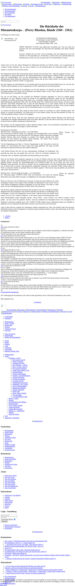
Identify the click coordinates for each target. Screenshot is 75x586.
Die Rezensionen (10, 11)
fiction (7, 507)
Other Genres (9, 500)
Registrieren (8, 528)
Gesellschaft (8, 448)
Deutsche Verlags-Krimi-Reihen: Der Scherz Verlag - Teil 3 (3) (24, 546)
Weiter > (7, 218)
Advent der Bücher (18, 377)
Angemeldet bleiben (7, 519)
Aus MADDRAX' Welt (19, 397)
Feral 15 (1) (8, 548)
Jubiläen (11, 412)
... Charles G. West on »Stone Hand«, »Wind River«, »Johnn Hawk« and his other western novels (35, 571)
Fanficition (8, 348)
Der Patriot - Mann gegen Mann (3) (16, 553)
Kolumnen (8, 318)
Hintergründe (9, 335)
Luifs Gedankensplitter (19, 386)
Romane (7, 344)
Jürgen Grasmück (17, 361)
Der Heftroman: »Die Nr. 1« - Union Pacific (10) (20, 543)
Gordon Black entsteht (15, 409)
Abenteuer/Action (10, 329)
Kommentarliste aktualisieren (10, 292)
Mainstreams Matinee (19, 388)
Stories (7, 342)
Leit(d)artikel (9, 317)
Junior (6, 443)
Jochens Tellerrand (18, 390)
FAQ (6, 416)
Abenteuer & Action (11, 464)
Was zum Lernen (10, 484)
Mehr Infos (3, 585)
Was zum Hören (10, 481)
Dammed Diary (13, 404)
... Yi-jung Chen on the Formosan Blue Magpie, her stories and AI (25, 566)
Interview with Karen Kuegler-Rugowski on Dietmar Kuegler (24, 568)
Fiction (7, 341)
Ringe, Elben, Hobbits (19, 393)
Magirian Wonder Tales (12, 351)
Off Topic (8, 330)
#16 (2, 227)
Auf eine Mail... (17, 395)
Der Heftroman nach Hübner (17, 402)
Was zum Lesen (9, 477)
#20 (2, 276)
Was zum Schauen (10, 479)
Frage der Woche (14, 414)
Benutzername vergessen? (13, 527)
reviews (7, 506)
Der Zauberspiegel (10, 9)
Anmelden (4, 521)
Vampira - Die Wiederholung (21, 375)
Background (8, 441)
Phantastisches (9, 322)
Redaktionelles (9, 354)
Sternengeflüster (17, 372)
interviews (8, 504)
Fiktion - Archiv (13, 398)
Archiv (7, 356)
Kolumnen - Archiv (15, 358)
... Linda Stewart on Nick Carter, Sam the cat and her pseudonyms (25, 573)
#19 (2, 266)
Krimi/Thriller (9, 432)
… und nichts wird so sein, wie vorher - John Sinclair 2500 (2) (24, 544)
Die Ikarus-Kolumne (18, 379)
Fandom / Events (10, 444)
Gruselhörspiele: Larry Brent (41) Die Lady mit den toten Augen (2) (26, 551)
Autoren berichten (14, 407)
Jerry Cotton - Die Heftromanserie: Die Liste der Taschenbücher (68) (26, 541)
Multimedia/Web (10, 446)
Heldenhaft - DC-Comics (20, 384)
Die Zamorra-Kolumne (19, 368)
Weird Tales (16, 391)
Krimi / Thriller (9, 323)
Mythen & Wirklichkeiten (12, 337)
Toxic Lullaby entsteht (15, 405)
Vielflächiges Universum (20, 383)
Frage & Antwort (10, 334)
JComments (37, 302)
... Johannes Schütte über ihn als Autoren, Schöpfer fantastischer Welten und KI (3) (30, 558)
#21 (2, 281)
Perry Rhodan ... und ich (20, 365)
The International (10, 16)
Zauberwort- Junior (11, 475)
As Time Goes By (18, 381)
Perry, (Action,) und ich (19, 367)
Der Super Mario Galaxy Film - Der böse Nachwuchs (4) (22, 550)
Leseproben (8, 349)
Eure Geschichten (10, 488)
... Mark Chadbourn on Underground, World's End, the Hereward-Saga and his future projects (34, 569)
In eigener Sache (10, 450)
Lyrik (6, 346)
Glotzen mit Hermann (19, 374)
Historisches (8, 325)
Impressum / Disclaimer (12, 418)
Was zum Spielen (10, 482)
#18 (2, 250)
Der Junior (8, 14)
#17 (2, 236)
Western (7, 327)
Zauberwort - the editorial (12, 495)
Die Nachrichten (10, 13)
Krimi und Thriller (10, 459)
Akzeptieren (4, 583)
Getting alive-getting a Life (20, 370)
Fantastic (7, 499)
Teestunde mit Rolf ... (19, 363)
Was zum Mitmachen (11, 486)
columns (7, 497)
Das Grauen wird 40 (18, 360)
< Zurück (7, 216)
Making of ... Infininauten (16, 411)
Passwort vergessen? (11, 525)
